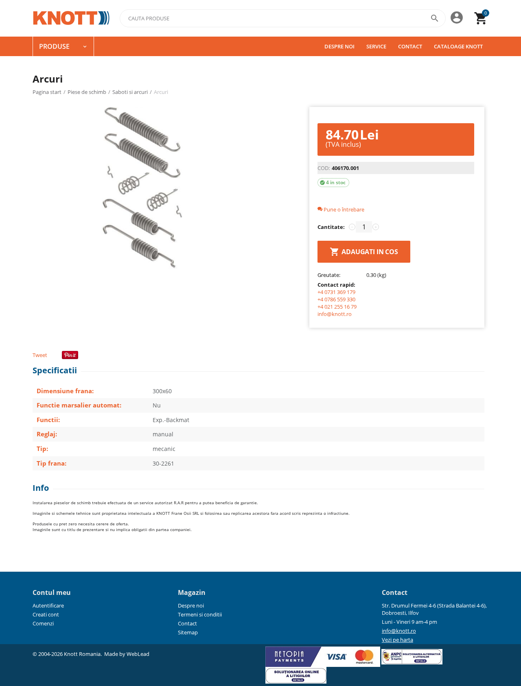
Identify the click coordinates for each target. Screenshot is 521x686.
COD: (323, 168)
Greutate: (328, 275)
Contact (410, 46)
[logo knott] (71, 18)
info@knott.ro (334, 314)
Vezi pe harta (397, 639)
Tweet (40, 355)
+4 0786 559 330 (336, 299)
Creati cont (46, 614)
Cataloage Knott (458, 46)
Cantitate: (331, 227)
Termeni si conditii (200, 614)
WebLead (138, 654)
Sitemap (188, 632)
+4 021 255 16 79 (337, 306)
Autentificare (48, 605)
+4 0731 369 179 (336, 292)
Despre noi (339, 46)
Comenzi (43, 623)
